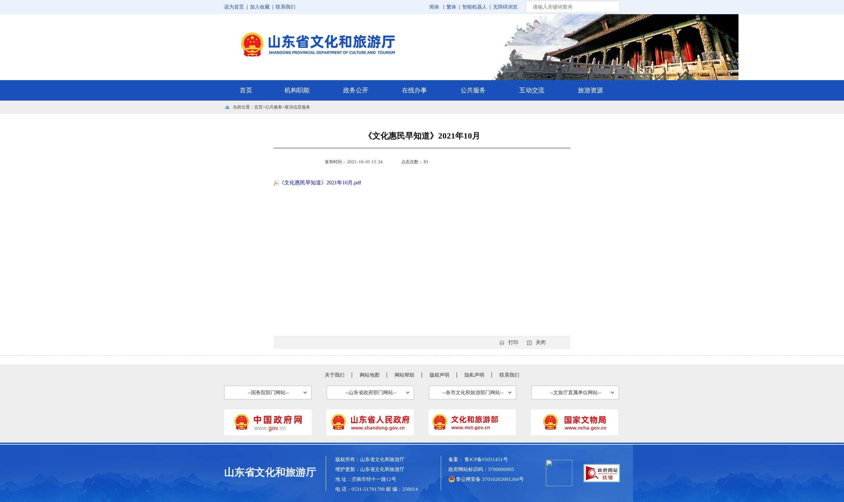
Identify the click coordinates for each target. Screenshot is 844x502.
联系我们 (285, 7)
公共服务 (473, 90)
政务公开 (355, 90)
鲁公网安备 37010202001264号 (490, 479)
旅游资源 (590, 90)
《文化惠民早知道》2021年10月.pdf (320, 182)
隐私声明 (474, 375)
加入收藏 (260, 7)
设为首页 (234, 7)
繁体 (451, 7)
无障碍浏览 (505, 7)
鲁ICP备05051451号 (486, 459)
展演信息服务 (297, 107)
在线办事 (414, 90)
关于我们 (335, 375)
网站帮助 (404, 375)
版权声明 (439, 375)
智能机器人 (474, 7)
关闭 (541, 342)
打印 (513, 342)
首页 (246, 90)
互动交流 (531, 90)
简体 (434, 7)
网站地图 (369, 375)
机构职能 (297, 90)
